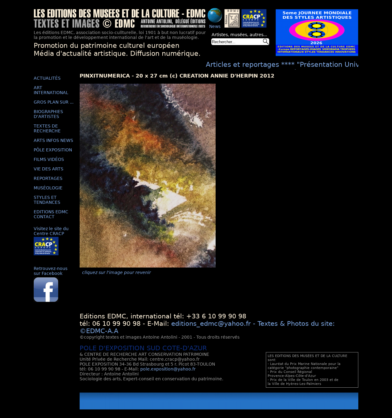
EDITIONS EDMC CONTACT (51, 214)
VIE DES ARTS (48, 168)
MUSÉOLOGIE (48, 187)
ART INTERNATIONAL (51, 90)
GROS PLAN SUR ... (54, 102)
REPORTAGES (48, 178)
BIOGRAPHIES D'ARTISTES (48, 114)
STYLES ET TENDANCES (47, 200)
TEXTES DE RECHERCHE (47, 128)
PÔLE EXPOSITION (53, 149)
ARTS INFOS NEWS (53, 140)
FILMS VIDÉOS (49, 159)
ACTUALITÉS (47, 78)
